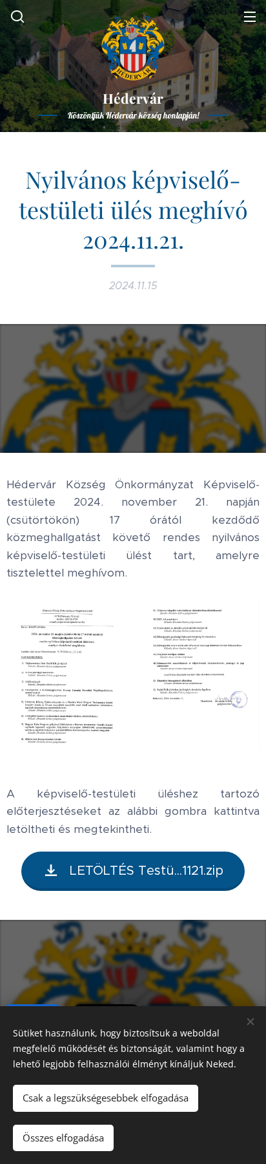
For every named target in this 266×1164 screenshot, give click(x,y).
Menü (250, 16)
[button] (16, 16)
